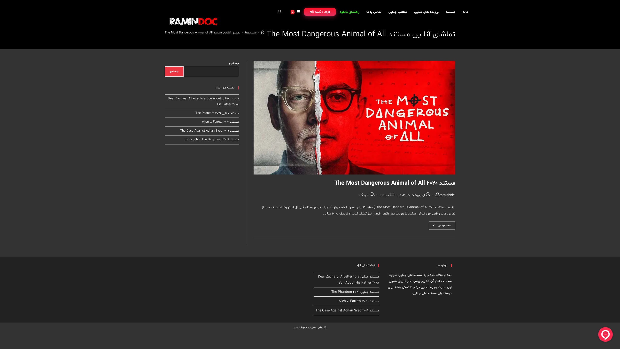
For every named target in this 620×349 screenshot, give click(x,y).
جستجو (234, 63)
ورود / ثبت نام (320, 11)
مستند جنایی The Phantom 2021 (217, 113)
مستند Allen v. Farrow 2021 (220, 122)
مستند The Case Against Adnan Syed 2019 (209, 131)
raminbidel (447, 195)
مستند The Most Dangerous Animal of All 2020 (394, 183)
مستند (384, 195)
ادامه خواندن (440, 226)
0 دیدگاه (367, 195)
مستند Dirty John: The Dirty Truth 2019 (212, 139)
